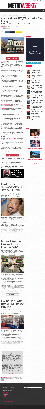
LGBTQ (21, 378)
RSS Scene (11, 401)
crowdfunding (4, 378)
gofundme (17, 378)
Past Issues (9, 407)
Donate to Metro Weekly (14, 0)
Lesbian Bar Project (12, 138)
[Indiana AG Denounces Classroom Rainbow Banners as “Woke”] (12, 272)
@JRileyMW (18, 26)
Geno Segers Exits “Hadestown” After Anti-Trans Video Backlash (12, 187)
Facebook (6, 395)
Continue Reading (12, 294)
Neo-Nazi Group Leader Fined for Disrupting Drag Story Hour (12, 303)
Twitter (5, 396)
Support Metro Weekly (13, 58)
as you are (8, 377)
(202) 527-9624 (6, 391)
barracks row (18, 377)
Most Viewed (28, 68)
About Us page (6, 392)
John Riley (4, 26)
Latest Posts (32, 68)
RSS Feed (16, 407)
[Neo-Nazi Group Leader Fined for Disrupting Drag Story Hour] (12, 328)
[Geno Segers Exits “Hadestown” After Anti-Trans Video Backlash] (12, 215)
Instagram (6, 400)
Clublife (8, 15)
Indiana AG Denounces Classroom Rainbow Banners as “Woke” (11, 244)
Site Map (13, 407)
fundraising (13, 378)
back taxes (13, 377)
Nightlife (5, 15)
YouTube (5, 398)
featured (8, 378)
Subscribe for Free (22, 0)
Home (2, 15)
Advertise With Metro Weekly (5, 0)
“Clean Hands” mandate (6, 82)
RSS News (6, 401)
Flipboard (5, 397)
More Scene (35, 163)
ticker (3, 379)
